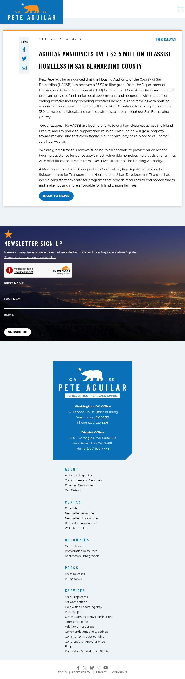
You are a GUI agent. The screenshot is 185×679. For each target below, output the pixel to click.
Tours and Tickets (76, 621)
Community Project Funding (84, 636)
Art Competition (76, 602)
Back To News (56, 196)
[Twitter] (85, 667)
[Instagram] (98, 667)
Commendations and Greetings (86, 631)
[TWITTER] (24, 58)
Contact (74, 502)
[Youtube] (105, 667)
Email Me (71, 508)
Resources (77, 540)
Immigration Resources (81, 551)
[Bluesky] (92, 667)
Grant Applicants (76, 597)
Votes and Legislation (79, 475)
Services (75, 590)
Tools (62, 672)
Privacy (101, 672)
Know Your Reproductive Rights (87, 651)
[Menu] (181, 9)
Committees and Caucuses (83, 480)
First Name (14, 283)
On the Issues (74, 546)
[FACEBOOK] (24, 49)
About (72, 469)
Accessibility (81, 672)
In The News (73, 579)
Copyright (119, 672)
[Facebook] (78, 667)
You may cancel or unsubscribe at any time (30, 257)
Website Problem (76, 528)
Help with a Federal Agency (83, 607)
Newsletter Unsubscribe (81, 518)
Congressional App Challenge (85, 641)
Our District (73, 490)
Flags (68, 646)
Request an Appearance (81, 523)
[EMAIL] (24, 68)
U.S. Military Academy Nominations (89, 616)
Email (9, 314)
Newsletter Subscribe (79, 513)
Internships (72, 612)
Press (72, 568)
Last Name (13, 299)
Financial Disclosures (79, 485)
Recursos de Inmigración (82, 556)
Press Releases (75, 574)
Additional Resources (79, 626)
